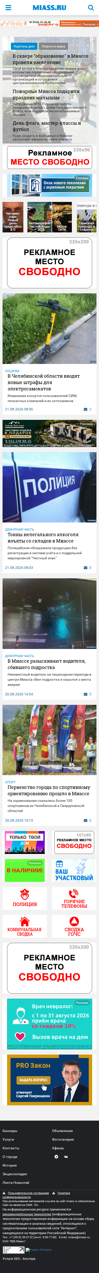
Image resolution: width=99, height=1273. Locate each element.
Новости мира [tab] (53, 46)
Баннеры (10, 1131)
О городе (10, 1157)
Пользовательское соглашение (28, 1193)
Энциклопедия (15, 1174)
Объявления (62, 1131)
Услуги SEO (11, 1259)
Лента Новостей (16, 1183)
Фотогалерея (63, 1139)
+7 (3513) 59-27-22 (21, 1237)
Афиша (58, 1148)
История (10, 1165)
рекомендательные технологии (27, 1214)
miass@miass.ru (79, 1237)
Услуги (8, 1139)
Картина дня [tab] (24, 46)
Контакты (11, 1148)
